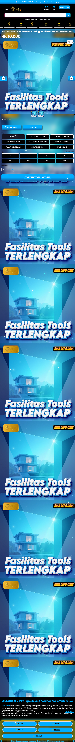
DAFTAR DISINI (12, 127)
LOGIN (57, 724)
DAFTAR (20, 729)
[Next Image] (71, 78)
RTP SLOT (57, 729)
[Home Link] (17, 8)
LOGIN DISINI (32, 127)
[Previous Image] (3, 78)
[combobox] (35, 15)
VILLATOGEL (5, 705)
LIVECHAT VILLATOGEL (37, 177)
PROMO (20, 724)
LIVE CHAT (39, 735)
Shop (6, 9)
